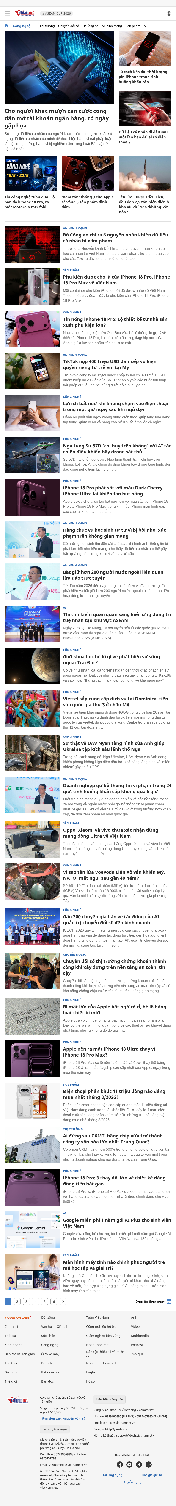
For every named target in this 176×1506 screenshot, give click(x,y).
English (92, 1372)
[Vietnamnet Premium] (18, 1319)
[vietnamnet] (25, 17)
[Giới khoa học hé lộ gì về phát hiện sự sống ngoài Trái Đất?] (32, 666)
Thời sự (10, 1335)
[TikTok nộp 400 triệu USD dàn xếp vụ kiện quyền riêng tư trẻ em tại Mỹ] (32, 371)
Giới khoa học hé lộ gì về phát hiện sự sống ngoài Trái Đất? (111, 659)
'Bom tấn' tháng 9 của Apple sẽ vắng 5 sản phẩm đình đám (88, 202)
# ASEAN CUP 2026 (56, 13)
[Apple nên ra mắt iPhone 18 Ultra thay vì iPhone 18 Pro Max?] (32, 1058)
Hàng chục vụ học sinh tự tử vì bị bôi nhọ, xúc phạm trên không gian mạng (114, 533)
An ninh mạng (112, 26)
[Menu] (7, 13)
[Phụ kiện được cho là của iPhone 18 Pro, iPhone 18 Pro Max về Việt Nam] (32, 286)
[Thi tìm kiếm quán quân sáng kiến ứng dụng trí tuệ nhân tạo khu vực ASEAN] (32, 624)
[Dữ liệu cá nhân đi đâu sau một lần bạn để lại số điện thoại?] (145, 108)
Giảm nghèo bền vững (103, 1335)
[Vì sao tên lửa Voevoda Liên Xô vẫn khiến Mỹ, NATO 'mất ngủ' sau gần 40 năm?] (32, 881)
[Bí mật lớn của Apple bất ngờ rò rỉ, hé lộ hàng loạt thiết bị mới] (32, 1016)
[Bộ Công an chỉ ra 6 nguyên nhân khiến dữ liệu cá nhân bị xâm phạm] (32, 244)
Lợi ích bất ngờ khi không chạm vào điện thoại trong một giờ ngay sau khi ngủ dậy (115, 406)
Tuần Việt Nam (97, 1317)
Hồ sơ (90, 1381)
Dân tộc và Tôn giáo (20, 1354)
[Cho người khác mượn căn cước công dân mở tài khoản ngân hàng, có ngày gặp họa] (59, 67)
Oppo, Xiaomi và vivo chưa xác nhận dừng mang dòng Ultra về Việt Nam (110, 833)
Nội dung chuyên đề (102, 1363)
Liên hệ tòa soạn (54, 1429)
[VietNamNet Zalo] (149, 1466)
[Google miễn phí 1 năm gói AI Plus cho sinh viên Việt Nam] (32, 1229)
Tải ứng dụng (112, 1475)
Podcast (137, 1345)
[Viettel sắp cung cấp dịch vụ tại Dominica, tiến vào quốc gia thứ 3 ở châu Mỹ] (32, 708)
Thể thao (11, 1363)
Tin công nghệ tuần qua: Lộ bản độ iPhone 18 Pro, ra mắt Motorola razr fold (30, 202)
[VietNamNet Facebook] (120, 1466)
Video (135, 1326)
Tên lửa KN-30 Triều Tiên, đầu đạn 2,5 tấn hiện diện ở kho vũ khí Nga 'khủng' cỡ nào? (144, 204)
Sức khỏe (48, 1335)
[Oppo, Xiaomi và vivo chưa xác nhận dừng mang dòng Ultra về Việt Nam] (32, 839)
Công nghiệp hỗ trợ (101, 1326)
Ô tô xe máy (50, 1354)
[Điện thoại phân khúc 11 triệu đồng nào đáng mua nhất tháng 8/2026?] (32, 1101)
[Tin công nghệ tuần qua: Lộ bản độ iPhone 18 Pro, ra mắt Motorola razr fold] (31, 173)
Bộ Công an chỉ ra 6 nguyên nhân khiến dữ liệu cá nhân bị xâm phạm (115, 238)
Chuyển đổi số (68, 26)
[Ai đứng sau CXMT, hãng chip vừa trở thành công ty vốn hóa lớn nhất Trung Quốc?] (32, 1145)
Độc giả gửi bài (153, 1475)
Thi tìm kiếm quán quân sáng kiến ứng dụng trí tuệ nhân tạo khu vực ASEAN (117, 617)
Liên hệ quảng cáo (109, 1399)
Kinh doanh (13, 1345)
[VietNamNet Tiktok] (139, 1466)
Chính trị (11, 1326)
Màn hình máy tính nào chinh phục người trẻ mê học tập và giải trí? (114, 1265)
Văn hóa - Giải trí (54, 1326)
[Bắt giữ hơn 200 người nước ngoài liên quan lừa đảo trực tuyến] (32, 581)
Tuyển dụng (132, 1482)
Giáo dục (11, 1372)
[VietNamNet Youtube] (129, 1466)
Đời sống (48, 1317)
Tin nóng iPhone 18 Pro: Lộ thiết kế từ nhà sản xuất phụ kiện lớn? (115, 322)
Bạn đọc (47, 1381)
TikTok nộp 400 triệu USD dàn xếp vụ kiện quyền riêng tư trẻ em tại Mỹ (110, 364)
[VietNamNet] (6, 26)
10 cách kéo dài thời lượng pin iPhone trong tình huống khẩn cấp (143, 76)
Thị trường (47, 26)
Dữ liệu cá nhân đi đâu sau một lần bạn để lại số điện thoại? (143, 137)
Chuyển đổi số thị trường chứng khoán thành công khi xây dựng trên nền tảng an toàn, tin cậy (114, 967)
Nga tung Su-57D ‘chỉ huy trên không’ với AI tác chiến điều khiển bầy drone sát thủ (117, 449)
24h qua (137, 1354)
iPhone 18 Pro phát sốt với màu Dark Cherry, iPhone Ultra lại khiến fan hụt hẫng (113, 491)
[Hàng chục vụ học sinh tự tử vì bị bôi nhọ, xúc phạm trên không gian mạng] (32, 539)
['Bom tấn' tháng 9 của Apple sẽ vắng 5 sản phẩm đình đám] (88, 173)
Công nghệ (21, 26)
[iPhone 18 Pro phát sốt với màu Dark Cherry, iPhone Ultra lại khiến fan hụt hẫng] (32, 497)
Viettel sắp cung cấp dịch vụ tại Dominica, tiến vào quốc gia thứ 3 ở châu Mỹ (115, 702)
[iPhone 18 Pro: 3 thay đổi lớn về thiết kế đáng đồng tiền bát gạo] (32, 1187)
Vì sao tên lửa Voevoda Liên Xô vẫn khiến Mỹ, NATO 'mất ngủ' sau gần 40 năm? (114, 875)
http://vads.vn (116, 1429)
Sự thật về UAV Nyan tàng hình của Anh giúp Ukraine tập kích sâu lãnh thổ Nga (114, 746)
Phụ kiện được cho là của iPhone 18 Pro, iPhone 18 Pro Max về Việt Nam (116, 280)
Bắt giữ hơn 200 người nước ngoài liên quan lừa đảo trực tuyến (113, 575)
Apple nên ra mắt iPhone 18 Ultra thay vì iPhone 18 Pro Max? (109, 1052)
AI (145, 26)
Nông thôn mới (98, 1345)
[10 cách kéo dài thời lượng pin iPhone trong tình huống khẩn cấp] (145, 48)
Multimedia (140, 1335)
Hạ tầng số (90, 26)
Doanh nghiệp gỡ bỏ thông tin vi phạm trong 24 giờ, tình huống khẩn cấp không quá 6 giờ (117, 788)
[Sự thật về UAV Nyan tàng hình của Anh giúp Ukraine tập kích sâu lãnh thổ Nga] (32, 753)
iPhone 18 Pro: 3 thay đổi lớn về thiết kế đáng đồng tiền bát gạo (114, 1181)
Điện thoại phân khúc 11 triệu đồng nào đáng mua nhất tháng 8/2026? (114, 1094)
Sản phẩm (132, 26)
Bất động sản (51, 1372)
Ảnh (134, 1317)
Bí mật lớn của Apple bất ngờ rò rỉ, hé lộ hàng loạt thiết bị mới (114, 1010)
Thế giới (11, 1381)
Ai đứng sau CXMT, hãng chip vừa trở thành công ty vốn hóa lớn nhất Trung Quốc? (113, 1139)
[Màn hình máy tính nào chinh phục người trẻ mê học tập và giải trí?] (32, 1272)
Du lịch (46, 1363)
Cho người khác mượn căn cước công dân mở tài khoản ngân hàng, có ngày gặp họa (57, 118)
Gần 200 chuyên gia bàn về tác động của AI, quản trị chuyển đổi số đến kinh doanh (112, 920)
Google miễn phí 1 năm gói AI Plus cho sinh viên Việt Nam (117, 1223)
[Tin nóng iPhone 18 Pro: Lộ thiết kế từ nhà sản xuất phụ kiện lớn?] (32, 329)
